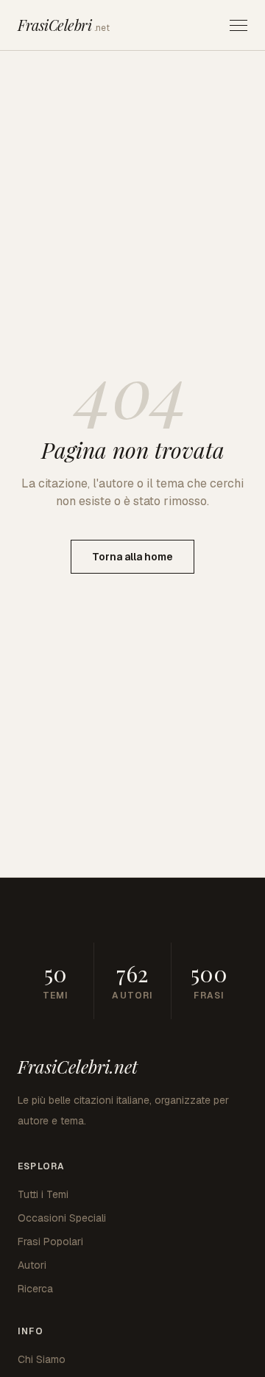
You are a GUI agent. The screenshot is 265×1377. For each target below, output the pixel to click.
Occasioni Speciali (62, 1218)
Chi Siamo (42, 1359)
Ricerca (35, 1288)
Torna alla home (132, 556)
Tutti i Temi (43, 1194)
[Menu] (238, 25)
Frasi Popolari (50, 1241)
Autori (32, 1265)
